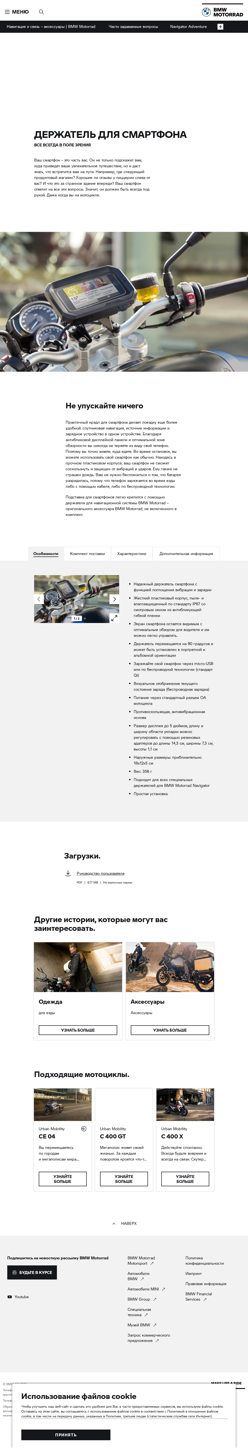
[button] (17, 11)
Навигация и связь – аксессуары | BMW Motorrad (51, 26)
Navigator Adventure (188, 26)
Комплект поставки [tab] (87, 553)
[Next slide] (114, 599)
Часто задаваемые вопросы (133, 26)
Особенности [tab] (45, 553)
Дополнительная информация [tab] (186, 553)
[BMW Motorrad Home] (222, 12)
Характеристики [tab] (131, 553)
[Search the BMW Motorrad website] (41, 10)
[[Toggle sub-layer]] (220, 27)
